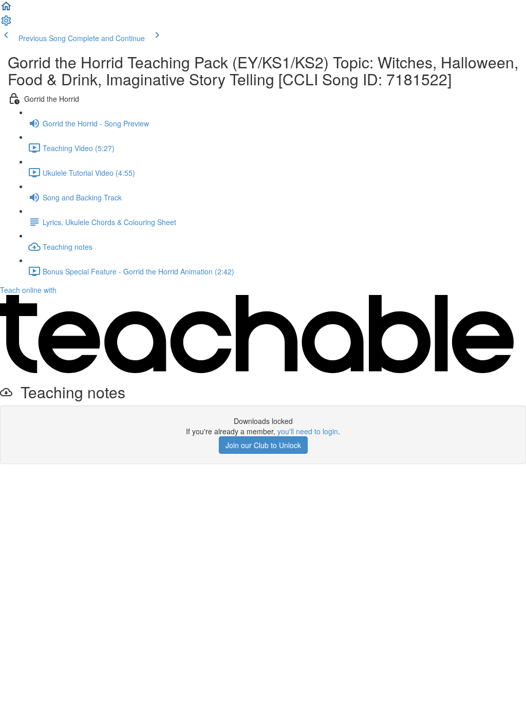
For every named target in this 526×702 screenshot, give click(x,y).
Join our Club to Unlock (263, 445)
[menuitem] (6, 24)
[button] (6, 9)
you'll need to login (307, 431)
